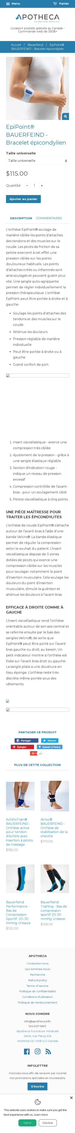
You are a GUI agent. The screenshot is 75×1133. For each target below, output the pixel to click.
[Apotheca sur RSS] (48, 1051)
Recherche (37, 974)
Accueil (16, 45)
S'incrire (37, 1086)
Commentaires (49, 218)
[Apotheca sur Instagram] (38, 1051)
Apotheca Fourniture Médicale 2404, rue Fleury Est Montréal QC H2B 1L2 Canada (38, 1035)
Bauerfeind (35, 45)
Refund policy (37, 980)
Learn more (41, 1114)
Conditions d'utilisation (37, 996)
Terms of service (37, 985)
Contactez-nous (37, 963)
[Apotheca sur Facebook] (27, 1051)
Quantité (13, 185)
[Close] (71, 1098)
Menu (15, 3)
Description (21, 218)
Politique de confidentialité (37, 991)
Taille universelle (21, 153)
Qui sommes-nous (37, 969)
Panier (63, 3)
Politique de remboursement (37, 1002)
